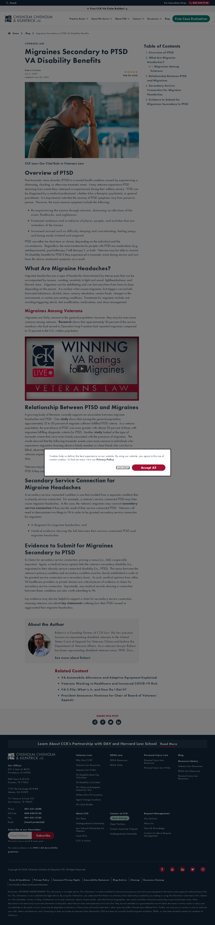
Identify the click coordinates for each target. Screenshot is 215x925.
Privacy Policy (105, 459)
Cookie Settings (123, 467)
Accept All (148, 467)
